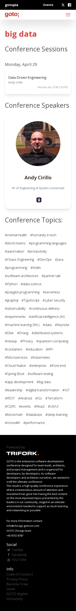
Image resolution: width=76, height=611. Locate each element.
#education (34, 349)
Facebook (19, 554)
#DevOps (44, 259)
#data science (31, 284)
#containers (13, 349)
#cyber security (54, 300)
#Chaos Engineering (19, 259)
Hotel (10, 589)
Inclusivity (14, 598)
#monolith (12, 422)
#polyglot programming (22, 292)
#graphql (11, 300)
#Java (59, 259)
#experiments (15, 316)
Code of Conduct (19, 574)
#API (49, 349)
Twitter (17, 549)
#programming (16, 267)
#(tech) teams (15, 243)
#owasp (11, 341)
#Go (38, 398)
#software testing (40, 373)
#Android (25, 398)
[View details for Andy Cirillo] (38, 199)
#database (34, 414)
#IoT (66, 390)
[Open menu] (68, 15)
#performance (34, 422)
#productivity (37, 251)
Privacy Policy (17, 579)
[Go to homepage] (12, 15)
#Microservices (16, 357)
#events (25, 406)
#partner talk (51, 275)
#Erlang (22, 332)
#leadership (13, 390)
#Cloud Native (15, 365)
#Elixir (9, 332)
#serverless (51, 292)
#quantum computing (52, 341)
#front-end (58, 365)
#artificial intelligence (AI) (47, 316)
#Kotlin (35, 267)
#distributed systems (47, 332)
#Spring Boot (14, 373)
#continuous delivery (44, 308)
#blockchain (14, 414)
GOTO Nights (17, 593)
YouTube (19, 559)
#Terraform (54, 398)
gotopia (11, 4)
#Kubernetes (40, 357)
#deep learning (56, 414)
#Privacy (26, 341)
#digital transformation (42, 390)
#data (47, 324)
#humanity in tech (43, 235)
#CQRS (10, 406)
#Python (11, 284)
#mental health (16, 235)
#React (39, 406)
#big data (44, 381)
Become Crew (17, 584)
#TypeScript (30, 300)
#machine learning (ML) (22, 324)
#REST (10, 398)
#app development (19, 381)
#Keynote (62, 324)
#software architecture (21, 275)
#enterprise (37, 365)
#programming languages (47, 243)
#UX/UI (53, 406)
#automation (14, 251)
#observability (15, 308)
